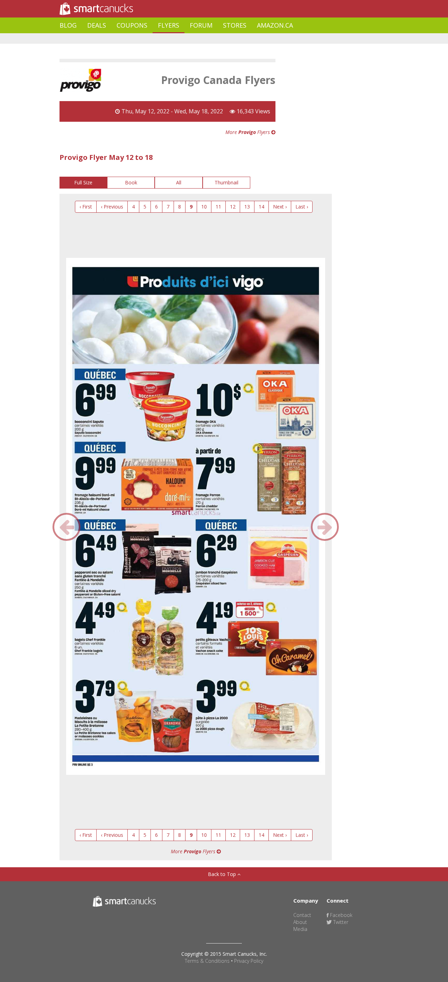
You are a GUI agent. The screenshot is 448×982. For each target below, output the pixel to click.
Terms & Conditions (207, 961)
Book (131, 182)
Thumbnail (226, 182)
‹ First (85, 206)
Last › (301, 206)
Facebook (340, 915)
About (300, 922)
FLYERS (168, 25)
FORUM (201, 25)
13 (247, 206)
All (178, 182)
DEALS (96, 25)
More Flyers (248, 132)
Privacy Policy (248, 961)
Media (300, 929)
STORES (234, 25)
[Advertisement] (186, 38)
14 (261, 206)
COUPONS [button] (132, 25)
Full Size (83, 182)
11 (218, 206)
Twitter (340, 922)
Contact (302, 915)
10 (204, 206)
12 (233, 206)
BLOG (68, 25)
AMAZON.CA (275, 25)
